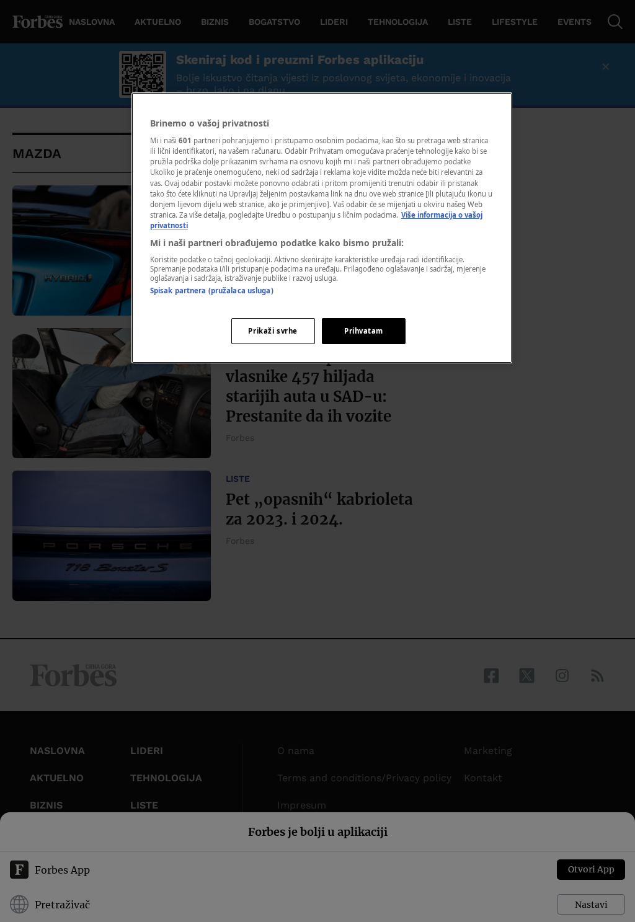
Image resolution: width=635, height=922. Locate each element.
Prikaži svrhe (272, 330)
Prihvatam (363, 330)
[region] (321, 227)
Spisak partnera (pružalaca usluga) (211, 290)
